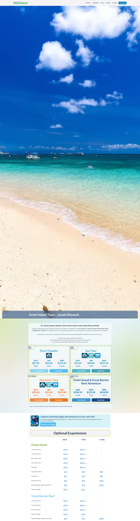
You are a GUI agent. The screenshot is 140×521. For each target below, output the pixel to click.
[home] (20, 3)
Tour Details (39, 371)
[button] (88, 3)
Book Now (58, 371)
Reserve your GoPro (48, 424)
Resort (108, 2)
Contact (114, 2)
